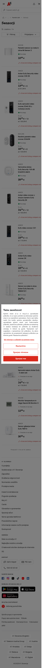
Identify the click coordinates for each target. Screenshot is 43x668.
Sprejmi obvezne (20, 352)
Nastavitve (21, 346)
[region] (20, 334)
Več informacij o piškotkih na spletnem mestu (19, 340)
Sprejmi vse (20, 358)
